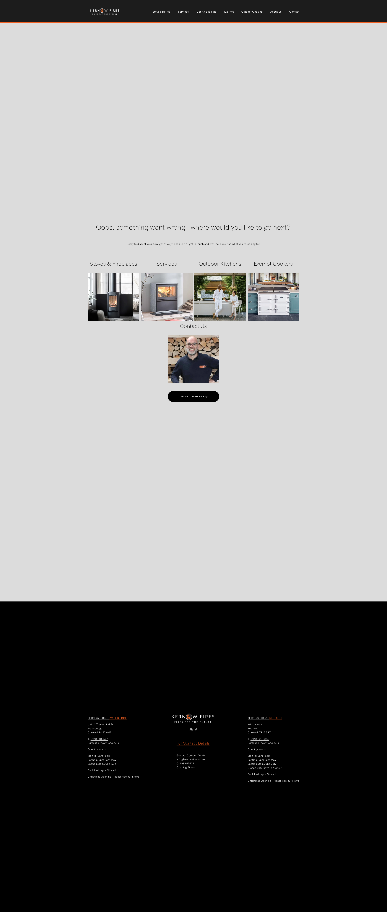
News (135, 776)
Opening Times (186, 767)
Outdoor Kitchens (220, 263)
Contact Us (193, 325)
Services (183, 11)
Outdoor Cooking (252, 11)
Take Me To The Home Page (193, 396)
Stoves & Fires (161, 11)
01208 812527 (185, 763)
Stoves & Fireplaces (113, 263)
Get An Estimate (207, 11)
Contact (294, 11)
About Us (276, 11)
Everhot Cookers (273, 263)
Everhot (229, 11)
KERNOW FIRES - (107, 718)
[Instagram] (191, 729)
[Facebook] (195, 729)
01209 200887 (259, 739)
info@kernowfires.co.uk (191, 759)
